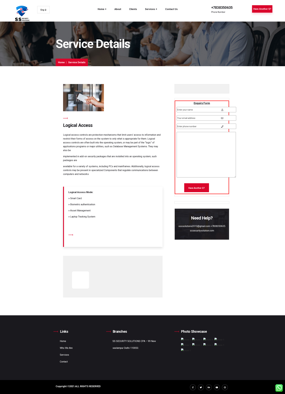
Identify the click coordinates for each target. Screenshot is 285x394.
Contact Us (171, 9)
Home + (102, 9)
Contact (64, 361)
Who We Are (66, 348)
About (117, 9)
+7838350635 (222, 8)
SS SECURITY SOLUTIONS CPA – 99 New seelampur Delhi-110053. (134, 344)
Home (61, 62)
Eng (43, 10)
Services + (151, 9)
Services (64, 354)
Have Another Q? (262, 9)
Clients (133, 9)
